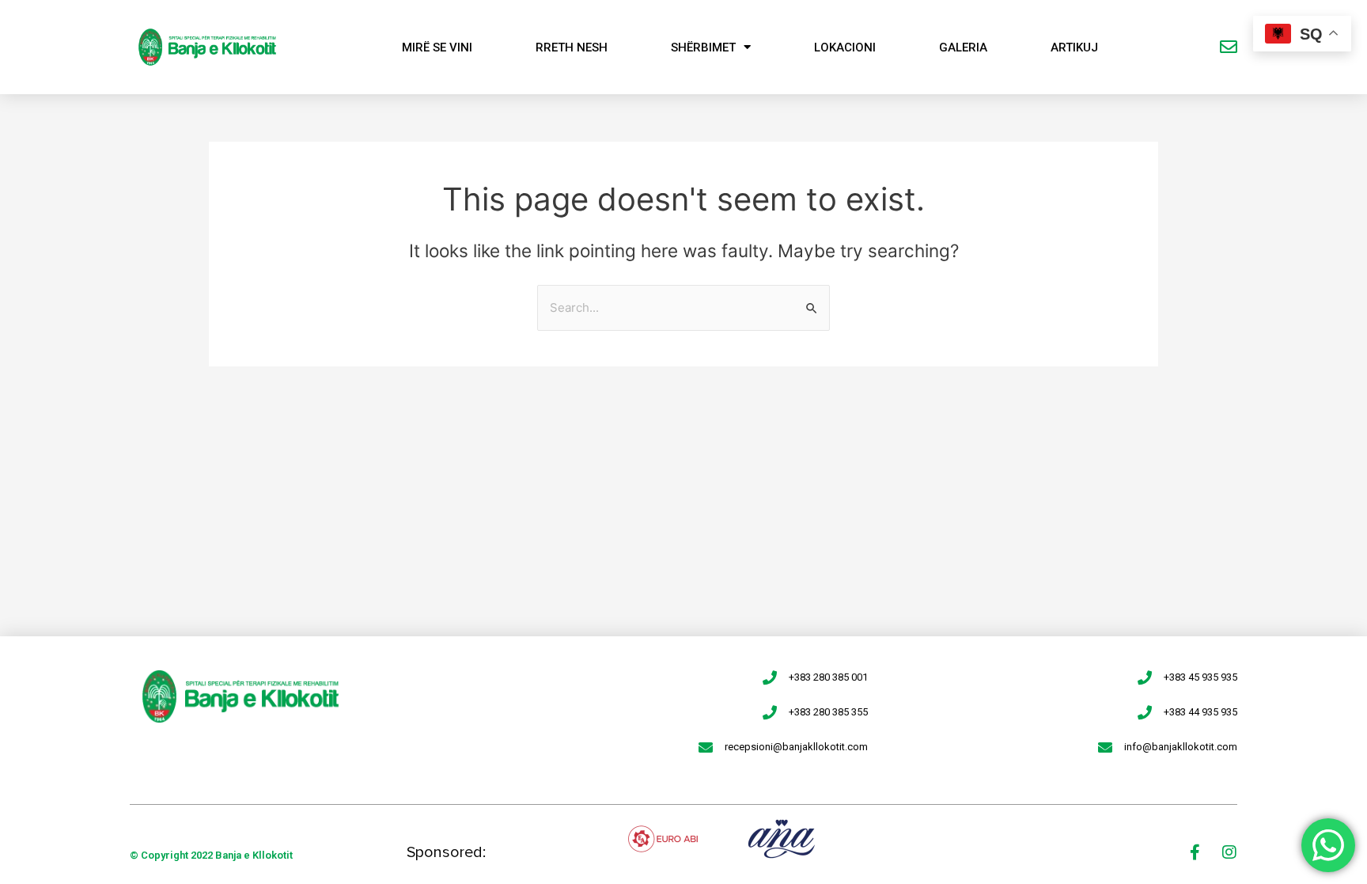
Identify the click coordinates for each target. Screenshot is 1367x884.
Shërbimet (703, 47)
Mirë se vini (437, 47)
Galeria (963, 47)
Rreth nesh (572, 47)
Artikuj (1074, 47)
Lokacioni (845, 47)
